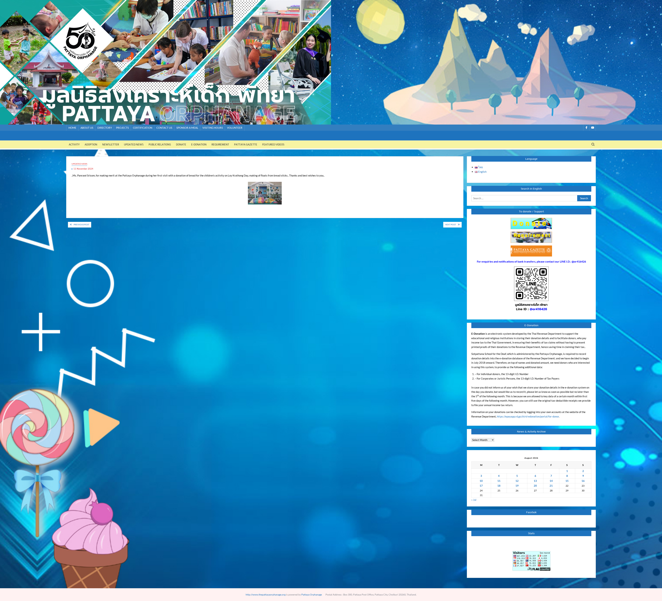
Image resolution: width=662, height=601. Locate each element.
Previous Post (81, 224)
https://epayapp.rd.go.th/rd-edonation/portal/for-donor (528, 416)
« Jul (473, 499)
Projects (122, 127)
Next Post (450, 224)
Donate (181, 144)
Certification (142, 127)
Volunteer (234, 127)
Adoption (91, 144)
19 (517, 485)
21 (551, 485)
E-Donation (199, 144)
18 (498, 485)
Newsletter (110, 144)
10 (481, 480)
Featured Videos (273, 144)
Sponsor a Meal (187, 127)
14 (551, 480)
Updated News (134, 144)
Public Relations (160, 144)
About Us (87, 127)
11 (498, 480)
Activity (74, 144)
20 (535, 485)
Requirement (220, 144)
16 (583, 480)
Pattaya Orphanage (311, 594)
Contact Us (164, 127)
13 (535, 480)
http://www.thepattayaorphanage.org (265, 594)
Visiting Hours (212, 127)
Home (72, 127)
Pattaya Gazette (245, 144)
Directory (104, 127)
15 (567, 480)
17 (481, 485)
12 (517, 480)
